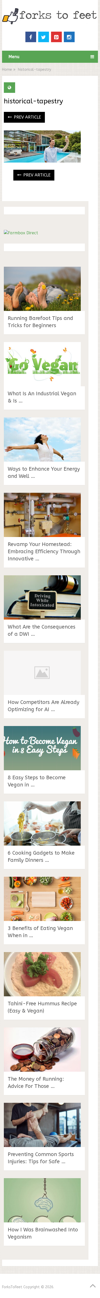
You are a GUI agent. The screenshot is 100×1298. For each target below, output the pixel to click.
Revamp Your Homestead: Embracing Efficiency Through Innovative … (44, 551)
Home (7, 69)
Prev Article (27, 117)
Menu (13, 56)
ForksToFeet (12, 1287)
